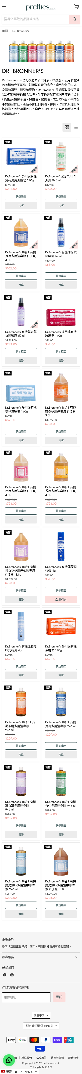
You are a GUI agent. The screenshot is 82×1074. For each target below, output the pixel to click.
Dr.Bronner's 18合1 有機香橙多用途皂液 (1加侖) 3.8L (60, 491)
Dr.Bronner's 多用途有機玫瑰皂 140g (61, 334)
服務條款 (73, 1058)
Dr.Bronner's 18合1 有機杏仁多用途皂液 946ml (60, 804)
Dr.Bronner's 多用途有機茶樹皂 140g (61, 648)
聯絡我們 (26, 1058)
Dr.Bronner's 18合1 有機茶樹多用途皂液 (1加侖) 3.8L (60, 411)
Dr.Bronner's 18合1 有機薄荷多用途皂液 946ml (60, 724)
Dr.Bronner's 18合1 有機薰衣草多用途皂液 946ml (20, 806)
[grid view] (66, 127)
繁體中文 (39, 1015)
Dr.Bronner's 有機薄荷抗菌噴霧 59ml (61, 254)
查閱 (66, 946)
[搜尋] (74, 19)
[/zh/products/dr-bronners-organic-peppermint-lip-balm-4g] (61, 546)
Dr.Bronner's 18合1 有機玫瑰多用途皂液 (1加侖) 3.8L (20, 491)
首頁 (5, 31)
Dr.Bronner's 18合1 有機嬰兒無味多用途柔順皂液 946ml (20, 885)
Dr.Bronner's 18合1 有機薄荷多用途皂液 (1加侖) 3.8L (20, 256)
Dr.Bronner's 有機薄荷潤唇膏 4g (61, 569)
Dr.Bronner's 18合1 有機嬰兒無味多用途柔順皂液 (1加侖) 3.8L (60, 885)
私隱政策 (41, 1058)
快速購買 (21, 196)
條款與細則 (57, 1058)
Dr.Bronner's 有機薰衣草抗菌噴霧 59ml (21, 334)
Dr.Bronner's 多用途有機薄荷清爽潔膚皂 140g (21, 178)
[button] (11, 1071)
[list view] (75, 127)
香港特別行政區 (39, 1026)
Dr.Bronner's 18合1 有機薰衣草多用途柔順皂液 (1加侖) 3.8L (20, 571)
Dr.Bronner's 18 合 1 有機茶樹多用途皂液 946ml (20, 726)
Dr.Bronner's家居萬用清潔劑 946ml (60, 178)
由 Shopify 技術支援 (41, 1067)
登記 (59, 997)
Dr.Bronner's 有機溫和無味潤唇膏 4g (21, 648)
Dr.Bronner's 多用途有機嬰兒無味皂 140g (21, 409)
